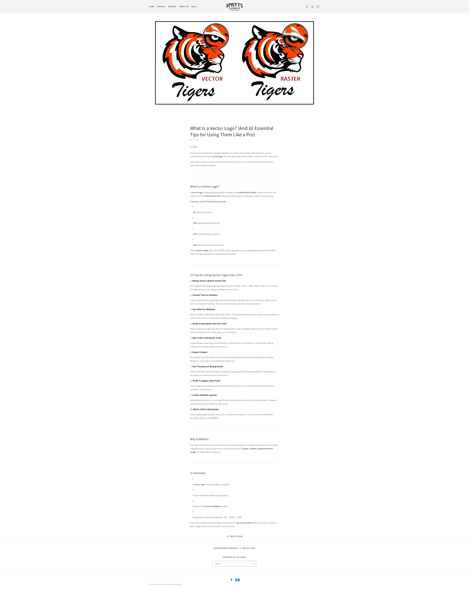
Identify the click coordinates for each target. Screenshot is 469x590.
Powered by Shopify (174, 584)
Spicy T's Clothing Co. (161, 584)
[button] (307, 6)
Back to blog (236, 536)
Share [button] (195, 147)
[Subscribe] (253, 564)
